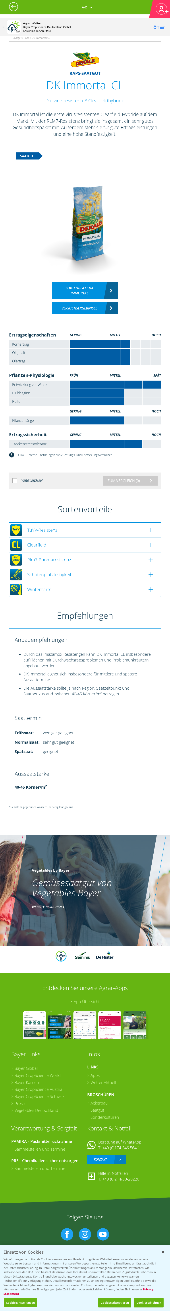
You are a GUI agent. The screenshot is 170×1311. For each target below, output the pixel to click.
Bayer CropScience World (38, 1075)
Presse (21, 1103)
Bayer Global (26, 1068)
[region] (85, 1278)
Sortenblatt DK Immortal (79, 291)
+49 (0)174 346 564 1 (121, 1147)
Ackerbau (99, 1103)
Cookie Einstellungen (20, 1303)
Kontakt (100, 1159)
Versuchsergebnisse (79, 308)
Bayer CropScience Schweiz (39, 1096)
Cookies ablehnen (149, 1303)
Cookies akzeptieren (115, 1303)
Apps (95, 1075)
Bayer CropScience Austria (38, 1089)
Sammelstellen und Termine (40, 1149)
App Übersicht (87, 1001)
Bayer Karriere (27, 1082)
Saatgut (97, 1110)
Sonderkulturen (105, 1117)
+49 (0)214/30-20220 (120, 1179)
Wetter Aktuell (103, 1082)
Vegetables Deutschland (36, 1110)
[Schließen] (3, 27)
